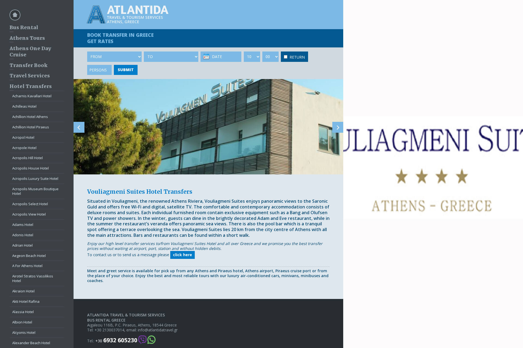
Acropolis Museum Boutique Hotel (35, 191)
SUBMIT (126, 69)
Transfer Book (28, 65)
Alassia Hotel (23, 311)
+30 (116, 340)
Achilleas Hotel (24, 106)
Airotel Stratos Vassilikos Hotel (32, 278)
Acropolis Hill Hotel (27, 157)
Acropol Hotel (23, 137)
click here (182, 254)
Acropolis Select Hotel (30, 203)
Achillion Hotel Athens (30, 116)
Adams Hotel (22, 224)
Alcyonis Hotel (23, 332)
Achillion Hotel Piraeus (30, 127)
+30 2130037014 (109, 330)
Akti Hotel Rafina (25, 301)
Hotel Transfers (31, 86)
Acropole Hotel (24, 147)
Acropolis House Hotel (30, 168)
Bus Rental (24, 27)
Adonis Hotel (22, 234)
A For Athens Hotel (27, 265)
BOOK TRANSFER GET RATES (120, 38)
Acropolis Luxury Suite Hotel (35, 178)
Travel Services (30, 75)
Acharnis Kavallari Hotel (31, 95)
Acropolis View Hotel (29, 214)
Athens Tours (27, 38)
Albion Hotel (22, 322)
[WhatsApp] (151, 340)
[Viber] (142, 340)
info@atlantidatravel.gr (158, 330)
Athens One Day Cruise (30, 51)
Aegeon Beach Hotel (29, 255)
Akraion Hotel (23, 291)
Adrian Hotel (22, 245)
